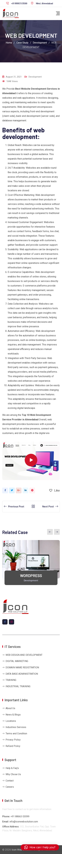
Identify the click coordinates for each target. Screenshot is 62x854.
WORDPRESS (31, 575)
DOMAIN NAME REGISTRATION (22, 667)
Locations (11, 721)
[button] (40, 847)
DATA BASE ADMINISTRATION (22, 673)
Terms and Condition (16, 733)
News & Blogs (13, 714)
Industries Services (16, 727)
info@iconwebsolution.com (23, 821)
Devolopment (35, 76)
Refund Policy (13, 746)
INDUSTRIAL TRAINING (18, 686)
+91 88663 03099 (19, 3)
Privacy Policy (13, 739)
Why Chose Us (13, 774)
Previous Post (16, 506)
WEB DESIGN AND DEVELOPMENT (24, 654)
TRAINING (11, 680)
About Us (10, 708)
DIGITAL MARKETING (17, 661)
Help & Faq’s (12, 768)
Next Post (48, 506)
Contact (10, 780)
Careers (10, 786)
